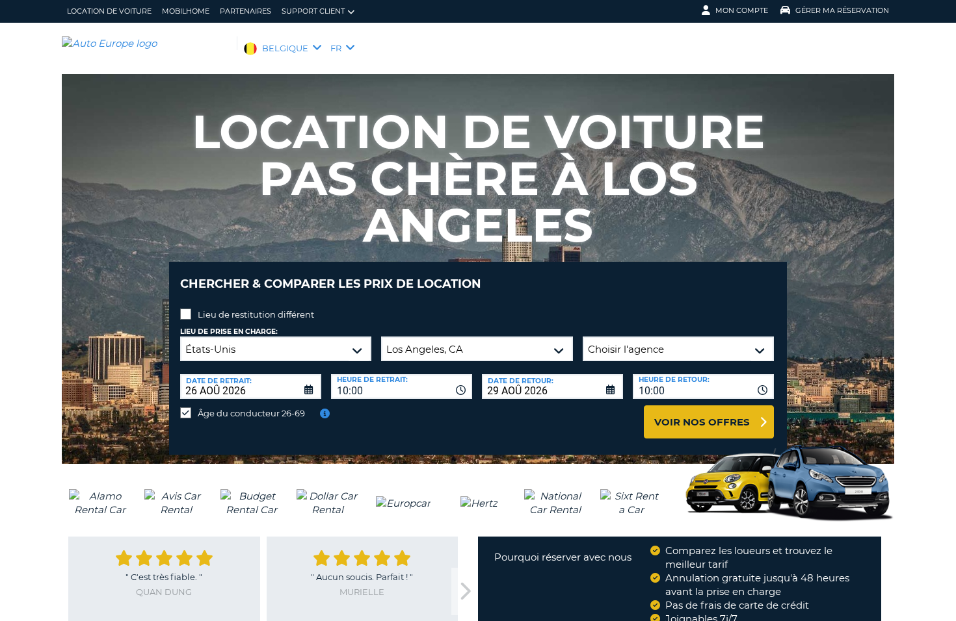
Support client (313, 11)
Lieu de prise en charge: (229, 331)
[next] (464, 591)
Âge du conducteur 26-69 (251, 413)
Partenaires (245, 11)
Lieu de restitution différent (256, 314)
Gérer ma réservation (842, 10)
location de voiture (109, 11)
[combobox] (401, 386)
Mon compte (741, 10)
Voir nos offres (702, 422)
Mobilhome (185, 11)
